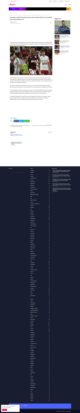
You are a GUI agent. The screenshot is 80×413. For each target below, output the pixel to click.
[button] (68, 8)
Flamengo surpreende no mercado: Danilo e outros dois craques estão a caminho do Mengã (64, 37)
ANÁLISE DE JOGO (40, 178)
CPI (40, 227)
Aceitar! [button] (4, 409)
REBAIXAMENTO (40, 347)
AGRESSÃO (40, 170)
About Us (50, 1)
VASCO (40, 393)
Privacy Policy (61, 1)
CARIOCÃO (40, 207)
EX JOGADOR (40, 257)
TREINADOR (40, 385)
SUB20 (40, 367)
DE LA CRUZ (40, 233)
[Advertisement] (31, 32)
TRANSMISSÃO (40, 383)
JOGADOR (40, 288)
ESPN (40, 249)
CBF (40, 209)
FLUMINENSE (40, 264)
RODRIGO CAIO (40, 358)
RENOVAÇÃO (40, 354)
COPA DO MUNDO (40, 225)
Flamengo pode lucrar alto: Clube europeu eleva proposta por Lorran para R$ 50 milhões (65, 42)
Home (14, 8)
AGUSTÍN (40, 172)
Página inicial (12, 15)
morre (40, 314)
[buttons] (66, 4)
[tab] (14, 8)
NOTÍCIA (40, 323)
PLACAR (40, 337)
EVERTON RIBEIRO (40, 255)
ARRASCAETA (40, 183)
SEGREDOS (40, 363)
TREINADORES (40, 387)
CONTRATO (40, 222)
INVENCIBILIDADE (40, 286)
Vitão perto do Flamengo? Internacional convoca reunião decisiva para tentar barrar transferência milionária (62, 189)
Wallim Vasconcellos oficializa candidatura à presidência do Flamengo (16, 143)
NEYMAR (40, 321)
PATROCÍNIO (40, 336)
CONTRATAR (40, 220)
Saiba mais (8, 407)
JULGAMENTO (40, 295)
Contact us (55, 1)
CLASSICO (40, 213)
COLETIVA (40, 214)
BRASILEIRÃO (40, 192)
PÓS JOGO (40, 341)
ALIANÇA (40, 176)
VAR (40, 391)
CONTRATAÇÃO (40, 218)
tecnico (40, 369)
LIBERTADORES (40, 303)
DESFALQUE (40, 236)
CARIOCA (40, 205)
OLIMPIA (40, 328)
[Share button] (31, 121)
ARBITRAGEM (40, 181)
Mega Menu (21, 8)
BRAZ (40, 196)
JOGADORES (40, 290)
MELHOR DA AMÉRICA (40, 308)
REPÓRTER (40, 356)
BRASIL (40, 190)
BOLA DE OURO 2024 (40, 189)
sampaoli (40, 361)
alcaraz (40, 174)
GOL (40, 275)
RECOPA (40, 348)
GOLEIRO (40, 277)
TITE (40, 374)
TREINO (40, 389)
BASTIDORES (40, 187)
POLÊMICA (40, 339)
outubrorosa (40, 332)
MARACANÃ (40, 304)
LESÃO (40, 301)
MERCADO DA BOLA (40, 312)
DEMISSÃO (40, 235)
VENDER (40, 394)
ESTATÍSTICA (40, 253)
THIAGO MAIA (40, 372)
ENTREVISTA (40, 244)
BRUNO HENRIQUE (40, 200)
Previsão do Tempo (40, 343)
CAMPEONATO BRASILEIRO (40, 203)
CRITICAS (40, 231)
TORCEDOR (40, 380)
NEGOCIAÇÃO (40, 319)
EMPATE (40, 242)
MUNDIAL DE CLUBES (40, 315)
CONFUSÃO (40, 216)
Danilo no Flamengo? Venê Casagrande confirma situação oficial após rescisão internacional (62, 171)
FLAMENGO (40, 262)
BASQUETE (40, 185)
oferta (40, 326)
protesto (40, 345)
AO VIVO (40, 179)
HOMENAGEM (40, 282)
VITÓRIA (40, 398)
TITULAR (40, 376)
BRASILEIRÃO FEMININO (40, 194)
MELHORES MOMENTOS (40, 310)
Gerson (40, 273)
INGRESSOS (40, 284)
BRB (40, 198)
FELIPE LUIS (40, 258)
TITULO (40, 378)
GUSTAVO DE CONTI (40, 280)
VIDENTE (40, 396)
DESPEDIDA (40, 238)
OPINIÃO (40, 330)
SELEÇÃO (40, 365)
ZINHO (40, 400)
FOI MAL (40, 266)
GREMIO (40, 279)
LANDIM (40, 299)
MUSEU (40, 317)
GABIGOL (40, 271)
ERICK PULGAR (40, 246)
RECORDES (40, 350)
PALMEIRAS (40, 334)
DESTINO (40, 240)
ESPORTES (40, 251)
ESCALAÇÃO (40, 247)
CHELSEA (40, 211)
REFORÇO (40, 352)
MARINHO (40, 306)
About (60, 411)
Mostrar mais (50, 132)
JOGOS (40, 293)
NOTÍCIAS (16, 15)
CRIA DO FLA (40, 229)
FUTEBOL (40, 268)
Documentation (67, 1)
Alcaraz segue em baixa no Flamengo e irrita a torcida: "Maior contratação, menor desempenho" (65, 47)
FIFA (40, 260)
